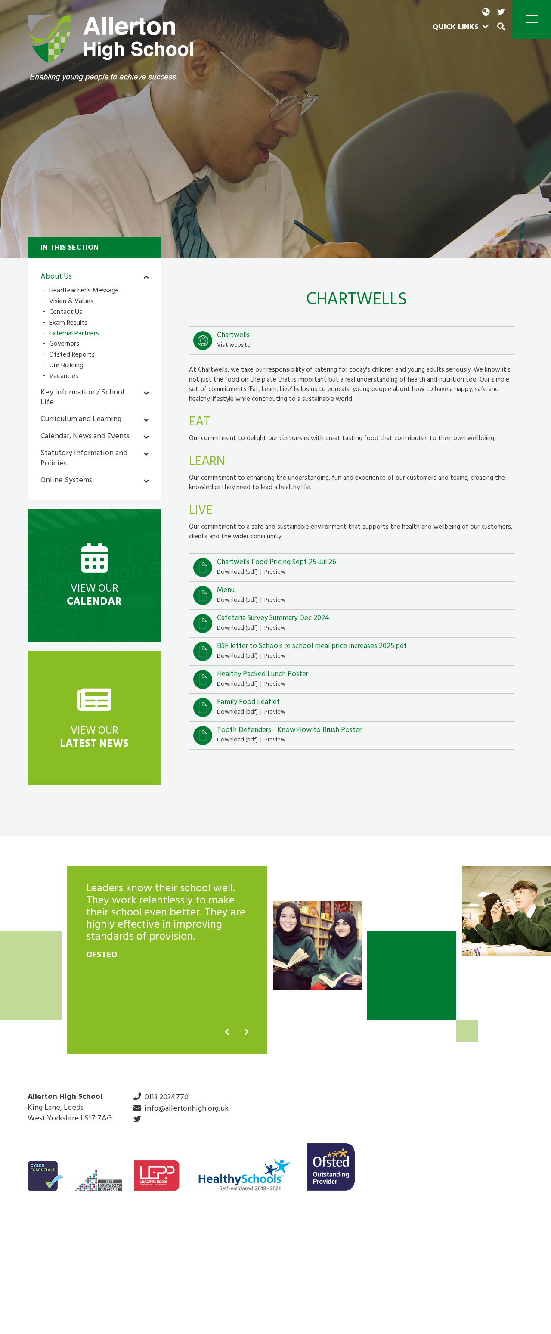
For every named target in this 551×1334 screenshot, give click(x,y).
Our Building (66, 366)
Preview (274, 572)
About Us (56, 277)
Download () (237, 572)
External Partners (74, 334)
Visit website (234, 345)
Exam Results (68, 323)
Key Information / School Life (82, 398)
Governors (64, 344)
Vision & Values (71, 302)
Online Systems (66, 481)
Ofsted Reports (72, 355)
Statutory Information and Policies (83, 459)
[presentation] (227, 1032)
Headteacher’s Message (84, 291)
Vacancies (63, 377)
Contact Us (65, 312)
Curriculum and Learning (80, 420)
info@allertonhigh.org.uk (187, 1109)
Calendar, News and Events (85, 437)
